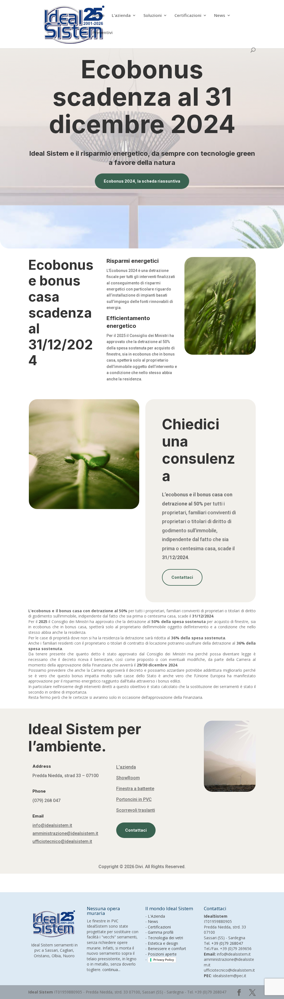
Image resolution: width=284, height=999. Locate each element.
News (219, 15)
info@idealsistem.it (52, 825)
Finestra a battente (135, 788)
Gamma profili (160, 932)
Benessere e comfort (167, 948)
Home (98, 15)
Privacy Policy (163, 960)
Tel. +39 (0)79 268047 (223, 943)
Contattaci (182, 577)
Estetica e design (163, 943)
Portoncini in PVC (134, 799)
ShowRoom (128, 777)
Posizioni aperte (162, 954)
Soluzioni (152, 15)
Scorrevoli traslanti (135, 810)
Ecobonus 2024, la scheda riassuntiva (142, 181)
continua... (111, 969)
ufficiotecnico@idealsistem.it (62, 841)
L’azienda (121, 15)
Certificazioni (187, 15)
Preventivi (102, 32)
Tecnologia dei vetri (165, 937)
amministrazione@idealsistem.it (65, 833)
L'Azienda (156, 916)
